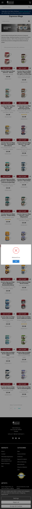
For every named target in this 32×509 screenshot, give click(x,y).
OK (16, 261)
